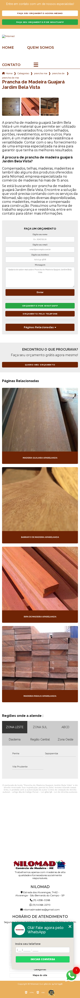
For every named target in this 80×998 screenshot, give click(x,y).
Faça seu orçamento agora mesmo (40, 13)
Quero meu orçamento (40, 365)
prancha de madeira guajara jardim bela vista (10, 77)
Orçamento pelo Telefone (40, 314)
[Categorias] (36, 65)
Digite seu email (40, 245)
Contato (11, 65)
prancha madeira (40, 73)
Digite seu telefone (40, 255)
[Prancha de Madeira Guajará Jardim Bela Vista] (11, 107)
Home (8, 48)
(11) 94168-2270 (41, 904)
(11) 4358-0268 (41, 900)
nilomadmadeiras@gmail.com (41, 909)
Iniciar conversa (43, 959)
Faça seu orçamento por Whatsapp (40, 22)
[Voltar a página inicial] (40, 36)
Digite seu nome (40, 234)
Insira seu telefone (28, 944)
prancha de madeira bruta (58, 73)
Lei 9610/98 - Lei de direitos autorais (59, 792)
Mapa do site (40, 975)
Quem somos (40, 48)
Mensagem (40, 265)
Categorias (23, 73)
